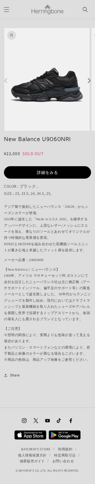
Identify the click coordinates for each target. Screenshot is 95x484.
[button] (6, 9)
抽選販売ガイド (32, 461)
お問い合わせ (63, 461)
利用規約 (65, 449)
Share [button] (15, 375)
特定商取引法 (65, 455)
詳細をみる (47, 172)
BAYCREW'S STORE (35, 449)
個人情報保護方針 (32, 455)
